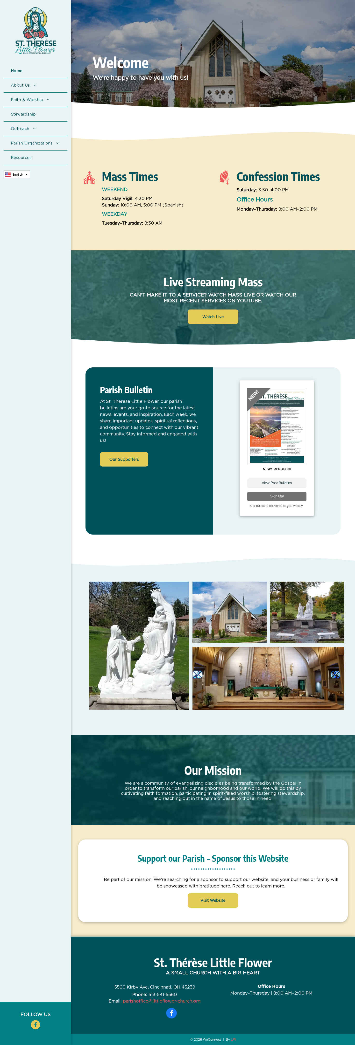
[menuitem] (35, 71)
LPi (233, 1039)
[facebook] (35, 1025)
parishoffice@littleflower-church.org (162, 1001)
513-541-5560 (163, 994)
